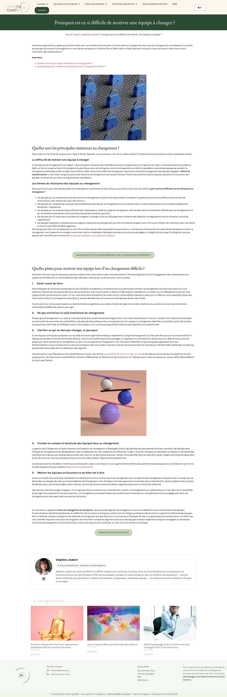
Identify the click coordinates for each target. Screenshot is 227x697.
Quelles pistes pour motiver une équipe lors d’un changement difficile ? (71, 66)
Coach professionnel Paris (154, 4)
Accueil (68, 34)
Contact (42, 10)
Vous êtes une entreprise (65, 4)
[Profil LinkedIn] (44, 579)
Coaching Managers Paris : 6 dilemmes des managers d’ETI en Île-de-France (166, 646)
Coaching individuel (94, 4)
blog (76, 34)
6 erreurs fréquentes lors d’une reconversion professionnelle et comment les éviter (54, 646)
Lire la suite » (36, 654)
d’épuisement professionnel (79, 467)
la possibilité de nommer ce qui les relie (123, 354)
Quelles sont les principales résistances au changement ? (64, 63)
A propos (41, 4)
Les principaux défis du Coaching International (112, 644)
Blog (175, 4)
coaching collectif (90, 34)
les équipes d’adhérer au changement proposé (92, 235)
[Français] (199, 7)
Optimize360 (114, 694)
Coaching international (123, 4)
